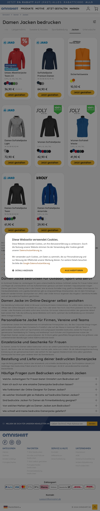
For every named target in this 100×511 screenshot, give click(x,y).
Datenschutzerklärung (29, 250)
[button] (22, 270)
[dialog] (50, 255)
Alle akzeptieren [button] (74, 270)
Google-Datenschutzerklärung (36, 263)
